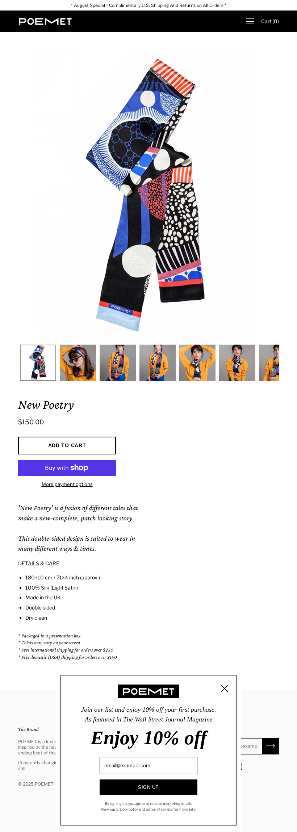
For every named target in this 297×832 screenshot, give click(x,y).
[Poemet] (45, 21)
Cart (270, 21)
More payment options (67, 484)
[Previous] (36, 195)
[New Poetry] (38, 363)
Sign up (148, 787)
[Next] (261, 195)
